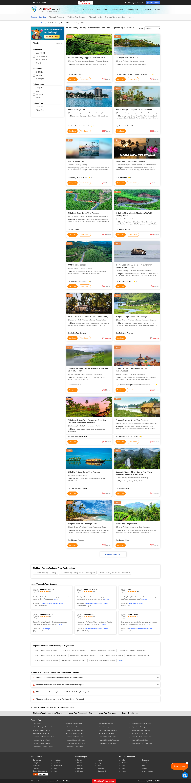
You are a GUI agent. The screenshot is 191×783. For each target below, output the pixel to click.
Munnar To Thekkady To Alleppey (45, 573)
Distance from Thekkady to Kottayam (74, 650)
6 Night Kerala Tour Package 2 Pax (82, 524)
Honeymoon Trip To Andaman (142, 743)
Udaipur (80, 768)
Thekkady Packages (56, 17)
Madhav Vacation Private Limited (96, 603)
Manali (100, 760)
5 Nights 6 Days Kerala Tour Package (83, 213)
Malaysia (101, 768)
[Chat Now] (185, 775)
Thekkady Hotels (95, 17)
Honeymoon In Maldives (107, 743)
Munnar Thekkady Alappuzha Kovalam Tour (86, 58)
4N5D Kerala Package (77, 265)
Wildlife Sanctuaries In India (141, 723)
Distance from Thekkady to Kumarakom (102, 660)
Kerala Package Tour (76, 110)
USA (123, 768)
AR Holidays (46, 629)
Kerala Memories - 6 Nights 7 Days (130, 161)
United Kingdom (147, 771)
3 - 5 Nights (39, 72)
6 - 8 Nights (39, 75)
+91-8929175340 (39, 2)
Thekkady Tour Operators (77, 17)
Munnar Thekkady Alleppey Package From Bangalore (78, 573)
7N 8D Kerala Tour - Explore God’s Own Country (88, 317)
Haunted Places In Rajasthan (109, 740)
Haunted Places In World (41, 740)
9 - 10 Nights (40, 79)
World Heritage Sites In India (43, 727)
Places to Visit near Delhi (74, 737)
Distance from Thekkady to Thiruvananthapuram (50, 655)
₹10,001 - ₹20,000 (41, 56)
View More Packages (112, 554)
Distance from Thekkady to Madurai (111, 655)
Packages (87, 9)
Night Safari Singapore (140, 727)
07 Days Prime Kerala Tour (127, 58)
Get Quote (72, 79)
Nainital (79, 765)
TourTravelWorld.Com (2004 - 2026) (58, 781)
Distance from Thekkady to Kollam (73, 660)
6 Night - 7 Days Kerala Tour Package (131, 317)
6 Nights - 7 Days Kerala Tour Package (84, 472)
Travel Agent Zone (134, 3)
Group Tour (39, 107)
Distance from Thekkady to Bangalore (103, 650)
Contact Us (37, 760)
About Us (56, 763)
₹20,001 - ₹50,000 (41, 60)
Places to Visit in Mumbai (74, 733)
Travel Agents (132, 9)
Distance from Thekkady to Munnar (46, 650)
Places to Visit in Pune (139, 733)
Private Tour (40, 110)
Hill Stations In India (106, 723)
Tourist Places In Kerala (41, 733)
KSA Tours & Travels (136, 603)
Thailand (145, 768)
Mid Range (39, 94)
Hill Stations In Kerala (73, 727)
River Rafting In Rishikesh (108, 730)
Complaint (36, 763)
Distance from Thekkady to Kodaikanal (82, 655)
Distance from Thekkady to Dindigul (46, 660)
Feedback (56, 760)
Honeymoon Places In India (75, 743)
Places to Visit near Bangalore (43, 737)
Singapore (80, 771)
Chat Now (179, 766)
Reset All (59, 43)
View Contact (84, 79)
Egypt (144, 765)
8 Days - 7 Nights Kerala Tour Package (132, 420)
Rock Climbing (104, 727)
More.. (121, 660)
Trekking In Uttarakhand (41, 730)
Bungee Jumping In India (74, 730)
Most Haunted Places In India (142, 737)
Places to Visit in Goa (106, 733)
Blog (55, 771)
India (123, 760)
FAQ (55, 768)
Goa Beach (37, 723)
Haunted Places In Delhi (107, 737)
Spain (123, 765)
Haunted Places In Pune (41, 743)
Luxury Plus (40, 88)
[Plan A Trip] (47, 33)
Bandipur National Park (74, 723)
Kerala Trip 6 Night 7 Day (126, 524)
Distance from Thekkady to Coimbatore (132, 650)
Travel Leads (154, 3)
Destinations (101, 9)
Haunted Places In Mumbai (75, 740)
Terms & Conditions (40, 771)
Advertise (36, 765)
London (144, 763)
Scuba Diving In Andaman (141, 730)
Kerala (79, 760)
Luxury (38, 91)
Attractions (117, 9)
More (131, 17)
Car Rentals (146, 9)
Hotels (157, 9)
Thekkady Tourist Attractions (115, 17)
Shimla (79, 763)
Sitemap (36, 768)
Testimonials (57, 765)
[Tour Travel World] (45, 9)
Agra (99, 765)
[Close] (187, 763)
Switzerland (102, 771)
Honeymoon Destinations (75, 747)
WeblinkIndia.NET (154, 781)
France (123, 771)
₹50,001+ (39, 63)
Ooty (99, 763)
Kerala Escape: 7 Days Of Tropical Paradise (134, 110)
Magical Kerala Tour (76, 161)
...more (56, 599)
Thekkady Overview (38, 17)
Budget (38, 98)
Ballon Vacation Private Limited (52, 603)
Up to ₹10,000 (40, 53)
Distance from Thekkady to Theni (138, 655)
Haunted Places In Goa (140, 740)
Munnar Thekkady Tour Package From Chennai (114, 573)
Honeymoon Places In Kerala (43, 747)
